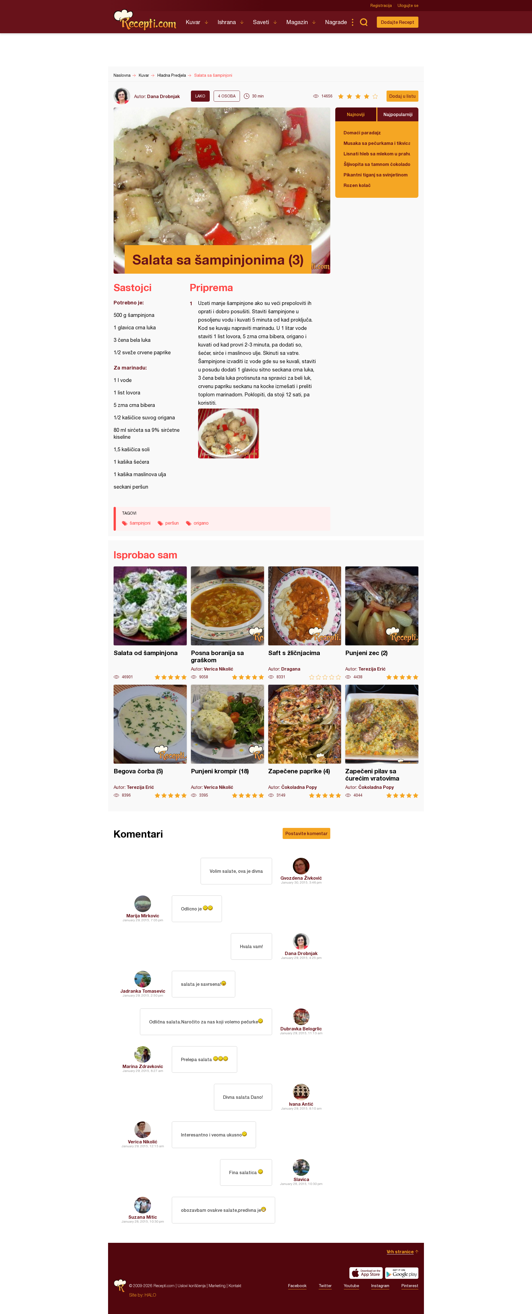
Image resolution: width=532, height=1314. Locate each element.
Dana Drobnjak (163, 96)
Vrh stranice (400, 1251)
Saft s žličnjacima (304, 623)
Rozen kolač (357, 185)
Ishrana (227, 22)
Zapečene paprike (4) (304, 741)
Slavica (301, 1179)
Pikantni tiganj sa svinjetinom (376, 174)
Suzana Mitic (142, 1217)
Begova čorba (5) (150, 741)
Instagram (380, 1286)
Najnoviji (356, 114)
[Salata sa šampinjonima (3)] (257, 433)
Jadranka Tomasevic (142, 991)
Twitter (325, 1286)
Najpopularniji (398, 114)
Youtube (351, 1286)
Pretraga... (363, 22)
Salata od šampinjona (150, 623)
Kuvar (193, 22)
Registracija (381, 5)
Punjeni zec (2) (381, 623)
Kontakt (235, 1285)
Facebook (297, 1286)
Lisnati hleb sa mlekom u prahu (377, 153)
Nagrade (336, 22)
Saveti (261, 22)
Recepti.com (145, 20)
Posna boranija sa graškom (227, 623)
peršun (172, 522)
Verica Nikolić (142, 1141)
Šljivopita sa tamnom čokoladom (377, 164)
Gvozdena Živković (301, 878)
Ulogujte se (408, 5)
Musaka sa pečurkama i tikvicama (377, 143)
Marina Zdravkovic (142, 1066)
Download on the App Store (366, 1273)
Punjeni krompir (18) (227, 741)
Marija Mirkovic (142, 915)
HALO (150, 1294)
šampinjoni (140, 522)
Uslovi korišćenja (192, 1285)
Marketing (217, 1285)
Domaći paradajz (362, 132)
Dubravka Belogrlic (301, 1028)
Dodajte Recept (397, 22)
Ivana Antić (301, 1104)
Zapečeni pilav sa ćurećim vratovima (381, 741)
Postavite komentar (306, 833)
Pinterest (409, 1286)
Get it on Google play (401, 1273)
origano (201, 522)
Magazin (297, 22)
